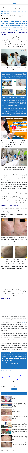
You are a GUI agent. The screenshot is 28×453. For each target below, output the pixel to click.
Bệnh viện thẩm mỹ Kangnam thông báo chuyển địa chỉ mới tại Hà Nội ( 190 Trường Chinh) (19, 424)
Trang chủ (3, 7)
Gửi (14, 389)
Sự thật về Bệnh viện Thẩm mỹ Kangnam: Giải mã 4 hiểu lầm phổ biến (19, 405)
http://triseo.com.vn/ (21, 381)
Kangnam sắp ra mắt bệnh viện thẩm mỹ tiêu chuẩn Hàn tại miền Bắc (19, 431)
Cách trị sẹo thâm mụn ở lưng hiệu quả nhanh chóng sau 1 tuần (19, 438)
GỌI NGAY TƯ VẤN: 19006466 (14, 368)
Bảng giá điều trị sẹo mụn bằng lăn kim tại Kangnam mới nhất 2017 (19, 444)
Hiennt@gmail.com (20, 16)
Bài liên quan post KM (11, 7)
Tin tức (18, 7)
